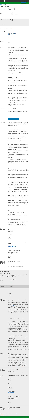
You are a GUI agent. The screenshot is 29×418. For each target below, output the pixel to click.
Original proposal (10, 37)
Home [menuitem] (1, 2)
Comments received (10, 32)
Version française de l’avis (11, 392)
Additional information (10, 34)
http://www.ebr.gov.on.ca (13, 305)
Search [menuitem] (3, 2)
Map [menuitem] (5, 2)
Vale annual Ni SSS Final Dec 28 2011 (12, 246)
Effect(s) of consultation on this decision (12, 33)
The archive (4, 4)
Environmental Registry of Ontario (23, 1)
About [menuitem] (7, 2)
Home (1, 4)
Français (28, 2)
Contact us (16, 413)
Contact (9, 35)
